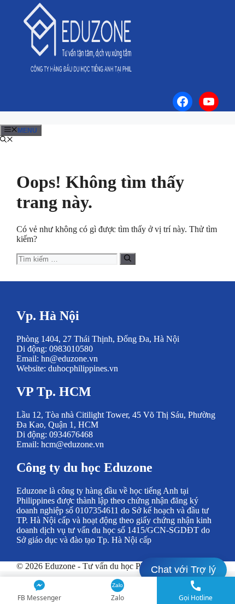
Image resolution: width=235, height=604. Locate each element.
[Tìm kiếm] (128, 259)
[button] (6, 140)
